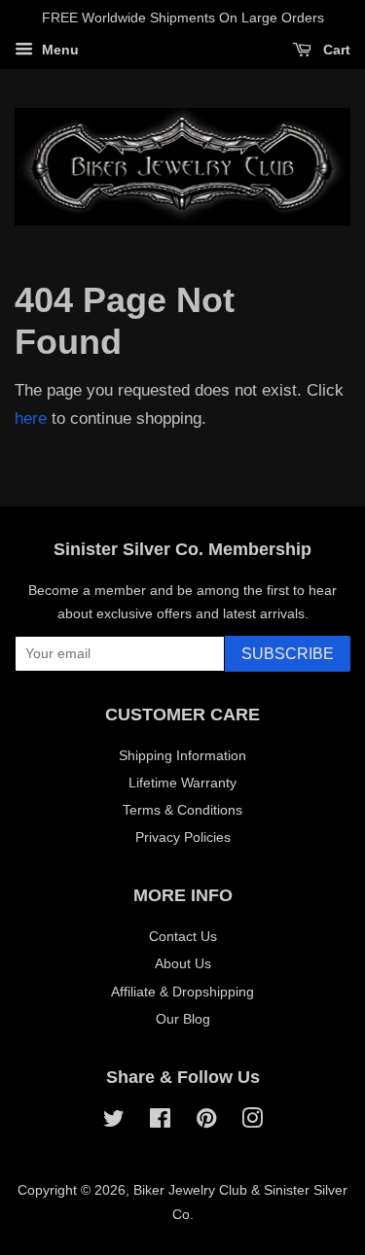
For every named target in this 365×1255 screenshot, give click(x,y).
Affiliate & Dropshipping (182, 991)
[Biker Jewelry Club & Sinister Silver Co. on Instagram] (252, 1122)
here (31, 418)
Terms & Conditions (182, 810)
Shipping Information (182, 755)
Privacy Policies (183, 837)
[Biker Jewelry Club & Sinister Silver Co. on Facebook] (160, 1122)
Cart (334, 49)
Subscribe (287, 653)
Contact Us (183, 936)
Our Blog (183, 1019)
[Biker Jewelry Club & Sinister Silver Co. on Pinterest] (206, 1122)
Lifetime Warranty (182, 782)
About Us (183, 963)
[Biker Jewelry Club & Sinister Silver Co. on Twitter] (114, 1122)
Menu (58, 49)
